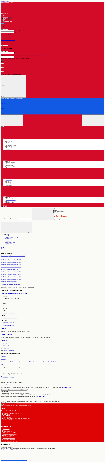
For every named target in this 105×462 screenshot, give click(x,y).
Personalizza (3, 389)
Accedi (2, 23)
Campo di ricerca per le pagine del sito (9, 218)
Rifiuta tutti (12, 389)
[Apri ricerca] (93, 120)
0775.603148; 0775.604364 (9, 322)
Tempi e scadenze (10, 239)
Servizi (55, 210)
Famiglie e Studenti (58, 211)
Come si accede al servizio (12, 237)
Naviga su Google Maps (8, 325)
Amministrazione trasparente (9, 439)
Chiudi (2, 63)
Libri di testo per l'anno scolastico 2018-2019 (11, 276)
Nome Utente (17, 30)
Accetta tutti (22, 389)
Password (16, 32)
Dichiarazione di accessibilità (9, 434)
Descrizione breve (10, 245)
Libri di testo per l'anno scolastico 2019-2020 (11, 274)
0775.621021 (8, 414)
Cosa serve (8, 238)
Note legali (5, 430)
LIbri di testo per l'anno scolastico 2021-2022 (11, 269)
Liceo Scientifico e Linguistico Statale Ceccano (14, 293)
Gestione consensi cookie (9, 438)
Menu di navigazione (27, 232)
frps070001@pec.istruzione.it (10, 318)
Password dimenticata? (6, 34)
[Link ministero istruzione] (7, 2)
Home (55, 208)
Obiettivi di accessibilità (8, 435)
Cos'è (7, 236)
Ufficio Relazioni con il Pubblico (10, 432)
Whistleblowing (7, 436)
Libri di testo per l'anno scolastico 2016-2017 (11, 281)
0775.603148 (8, 415)
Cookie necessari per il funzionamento (9, 400)
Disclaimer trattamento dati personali (9, 449)
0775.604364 (8, 417)
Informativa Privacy (7, 431)
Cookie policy (6, 429)
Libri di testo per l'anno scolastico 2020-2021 (11, 272)
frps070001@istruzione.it (9, 313)
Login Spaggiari (37, 55)
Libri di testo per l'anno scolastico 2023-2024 (11, 264)
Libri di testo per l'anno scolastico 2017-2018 (11, 279)
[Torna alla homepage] (52, 98)
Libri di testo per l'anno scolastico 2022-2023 (11, 267)
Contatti (8, 241)
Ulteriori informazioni (11, 242)
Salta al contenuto (5, 1)
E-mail (15, 52)
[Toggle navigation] (12, 120)
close (2, 126)
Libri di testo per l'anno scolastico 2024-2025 (11, 262)
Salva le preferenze (12, 402)
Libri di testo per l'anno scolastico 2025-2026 (11, 259)
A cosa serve (9, 243)
